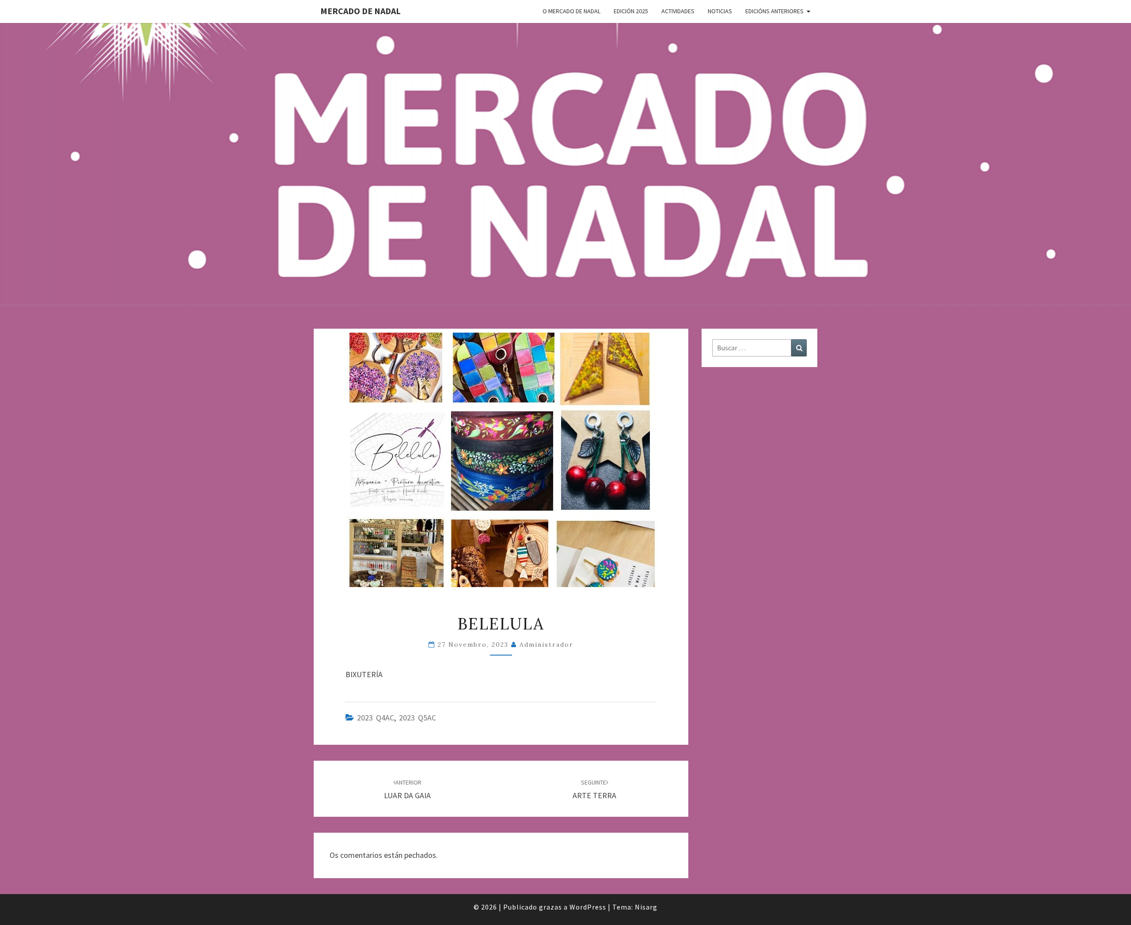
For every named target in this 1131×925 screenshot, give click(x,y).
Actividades (678, 11)
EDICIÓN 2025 (631, 11)
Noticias (720, 11)
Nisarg (646, 906)
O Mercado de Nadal (571, 11)
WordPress (587, 906)
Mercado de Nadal (360, 10)
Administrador (546, 644)
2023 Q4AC (375, 718)
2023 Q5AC (417, 718)
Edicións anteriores (774, 11)
